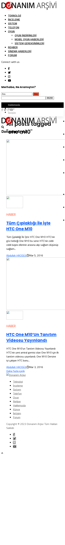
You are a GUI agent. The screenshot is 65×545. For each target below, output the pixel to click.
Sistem (12, 23)
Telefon (13, 27)
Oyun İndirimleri (25, 35)
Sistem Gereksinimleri (29, 43)
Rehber (13, 47)
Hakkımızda (14, 104)
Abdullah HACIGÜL (16, 255)
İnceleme (14, 20)
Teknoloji (14, 16)
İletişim (17, 413)
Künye (16, 409)
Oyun (11, 31)
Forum (12, 55)
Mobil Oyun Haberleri (29, 39)
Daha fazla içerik (15, 371)
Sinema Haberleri (19, 51)
